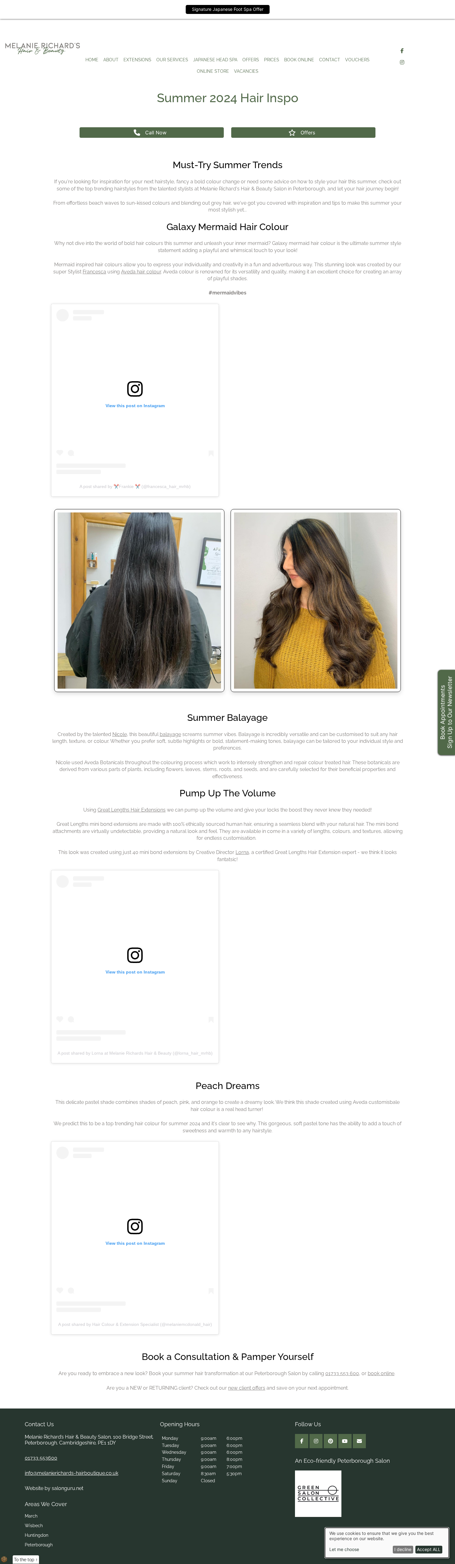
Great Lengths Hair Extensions (132, 810)
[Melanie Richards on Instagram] (402, 62)
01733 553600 (41, 1458)
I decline (402, 1549)
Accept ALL (428, 1549)
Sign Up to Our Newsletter (449, 712)
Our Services (172, 59)
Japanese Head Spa (215, 59)
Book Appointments (442, 712)
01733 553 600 (342, 1373)
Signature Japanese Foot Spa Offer (227, 9)
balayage (170, 734)
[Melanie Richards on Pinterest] (330, 1441)
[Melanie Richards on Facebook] (402, 51)
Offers (250, 59)
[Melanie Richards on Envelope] (359, 1441)
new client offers (246, 1388)
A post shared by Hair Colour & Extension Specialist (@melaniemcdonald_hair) (135, 1324)
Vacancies (246, 71)
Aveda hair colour (141, 272)
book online (381, 1373)
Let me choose (344, 1549)
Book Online (299, 59)
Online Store (213, 71)
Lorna (242, 852)
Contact (329, 59)
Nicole (119, 734)
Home (91, 59)
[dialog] (387, 1543)
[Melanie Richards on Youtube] (345, 1441)
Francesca (94, 272)
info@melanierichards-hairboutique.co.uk (71, 1473)
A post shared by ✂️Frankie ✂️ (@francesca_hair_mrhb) (135, 486)
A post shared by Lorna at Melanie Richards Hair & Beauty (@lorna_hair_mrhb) (135, 1053)
